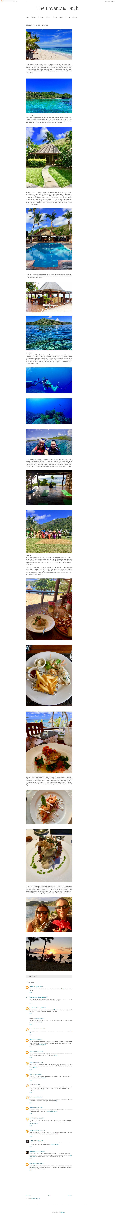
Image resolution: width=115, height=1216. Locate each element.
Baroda (62, 988)
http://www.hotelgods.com (52, 1111)
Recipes (33, 17)
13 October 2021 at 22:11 (40, 1130)
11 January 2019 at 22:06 (42, 997)
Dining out (40, 17)
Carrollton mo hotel (42, 1044)
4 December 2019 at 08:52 (37, 1062)
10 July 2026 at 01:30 (40, 1163)
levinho (31, 1107)
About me (75, 17)
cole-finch (31, 1118)
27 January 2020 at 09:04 (37, 1074)
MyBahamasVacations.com (37, 1022)
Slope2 (32, 1167)
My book (68, 17)
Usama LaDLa (32, 1029)
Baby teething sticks (55, 1144)
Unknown (31, 986)
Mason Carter (32, 1163)
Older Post (70, 1196)
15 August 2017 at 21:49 (38, 986)
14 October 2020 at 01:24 (37, 1097)
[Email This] (30, 976)
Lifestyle (55, 17)
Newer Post (28, 1196)
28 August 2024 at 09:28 (40, 1151)
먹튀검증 (43, 1078)
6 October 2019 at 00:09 (40, 1029)
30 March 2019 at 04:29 (39, 1018)
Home (27, 17)
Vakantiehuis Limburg (33, 1123)
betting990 (31, 1130)
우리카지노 (55, 1055)
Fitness (48, 17)
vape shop (55, 1100)
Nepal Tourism (32, 1007)
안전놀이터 (34, 1067)
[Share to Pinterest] (36, 976)
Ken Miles (31, 1141)
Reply (30, 992)
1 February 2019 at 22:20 (41, 1007)
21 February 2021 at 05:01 (39, 1118)
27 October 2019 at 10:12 (37, 1039)
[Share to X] (33, 976)
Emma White (32, 1151)
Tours (55, 1010)
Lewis (30, 1039)
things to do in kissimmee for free (38, 1090)
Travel (61, 17)
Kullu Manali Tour (33, 997)
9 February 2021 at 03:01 (38, 1107)
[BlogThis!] (31, 976)
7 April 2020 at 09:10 (36, 1085)
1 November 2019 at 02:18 (37, 1051)
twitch (56, 1134)
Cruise (30, 1074)
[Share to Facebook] (34, 976)
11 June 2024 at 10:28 (38, 1141)
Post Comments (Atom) (35, 1198)
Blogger (62, 1212)
